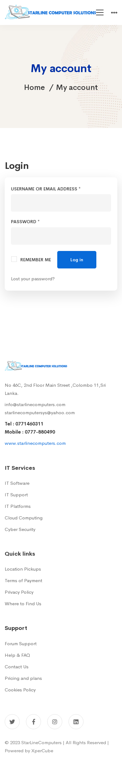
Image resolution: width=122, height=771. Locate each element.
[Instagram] (54, 721)
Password (36, 221)
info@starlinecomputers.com (35, 404)
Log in (76, 260)
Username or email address (56, 189)
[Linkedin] (76, 721)
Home (34, 87)
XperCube (42, 751)
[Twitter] (12, 721)
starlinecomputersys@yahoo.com (40, 412)
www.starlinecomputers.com (35, 443)
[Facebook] (33, 721)
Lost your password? (33, 279)
